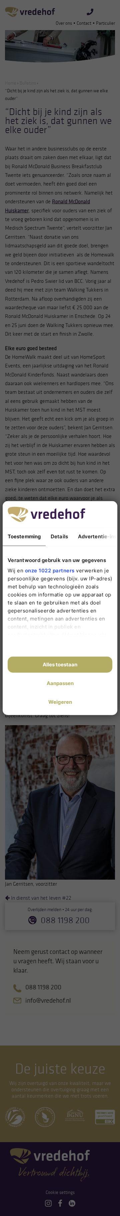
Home (10, 83)
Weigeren (60, 702)
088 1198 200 (65, 920)
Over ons (64, 23)
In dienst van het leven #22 (40, 898)
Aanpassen (60, 683)
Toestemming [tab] (24, 536)
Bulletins (28, 83)
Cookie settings (60, 1192)
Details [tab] (59, 536)
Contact (84, 23)
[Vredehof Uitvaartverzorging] (30, 12)
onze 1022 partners (50, 570)
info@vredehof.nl (48, 1000)
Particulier (105, 23)
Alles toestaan (60, 664)
